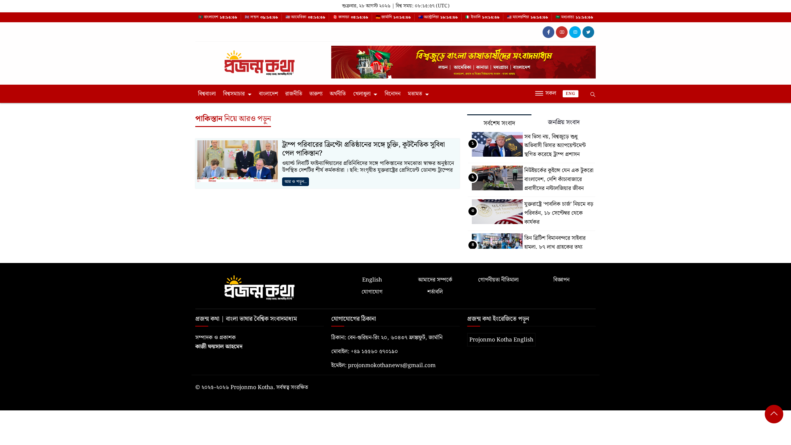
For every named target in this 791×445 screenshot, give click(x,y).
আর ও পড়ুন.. (296, 181)
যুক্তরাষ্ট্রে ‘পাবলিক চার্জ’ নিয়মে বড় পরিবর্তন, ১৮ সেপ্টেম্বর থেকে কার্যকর (558, 213)
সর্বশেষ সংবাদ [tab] (499, 123)
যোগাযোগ (372, 291)
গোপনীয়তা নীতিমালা (498, 279)
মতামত (415, 93)
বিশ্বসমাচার (234, 93)
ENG (570, 94)
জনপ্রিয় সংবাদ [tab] (564, 122)
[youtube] (562, 32)
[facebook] (548, 32)
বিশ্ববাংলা (207, 93)
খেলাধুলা (361, 93)
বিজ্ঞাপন (561, 279)
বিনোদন (392, 93)
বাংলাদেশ (268, 93)
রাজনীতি (293, 93)
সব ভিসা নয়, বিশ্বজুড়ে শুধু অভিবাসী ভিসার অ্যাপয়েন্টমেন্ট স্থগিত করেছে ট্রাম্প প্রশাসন (555, 145)
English (372, 279)
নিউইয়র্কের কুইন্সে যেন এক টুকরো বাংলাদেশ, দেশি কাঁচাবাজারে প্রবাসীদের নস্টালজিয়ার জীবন (558, 179)
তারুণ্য (316, 93)
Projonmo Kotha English (501, 339)
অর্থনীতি (338, 93)
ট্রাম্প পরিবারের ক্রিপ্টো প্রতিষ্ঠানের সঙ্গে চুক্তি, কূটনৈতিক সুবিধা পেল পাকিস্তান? (363, 149)
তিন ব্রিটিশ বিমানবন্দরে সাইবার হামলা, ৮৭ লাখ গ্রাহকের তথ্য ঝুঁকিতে (555, 247)
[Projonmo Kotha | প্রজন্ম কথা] (259, 60)
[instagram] (575, 32)
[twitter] (588, 32)
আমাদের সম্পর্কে (435, 279)
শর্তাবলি (435, 291)
